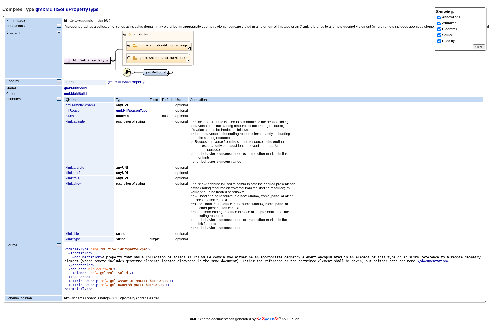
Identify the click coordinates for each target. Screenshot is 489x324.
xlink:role (73, 178)
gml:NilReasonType (131, 111)
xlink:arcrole (75, 167)
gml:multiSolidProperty (126, 82)
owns (70, 116)
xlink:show (74, 184)
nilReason (74, 111)
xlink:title (72, 234)
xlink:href (73, 173)
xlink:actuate (75, 121)
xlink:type (73, 239)
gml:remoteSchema (81, 105)
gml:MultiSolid (75, 88)
